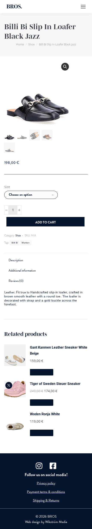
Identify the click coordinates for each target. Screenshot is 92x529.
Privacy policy (46, 483)
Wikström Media (56, 521)
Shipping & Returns (46, 500)
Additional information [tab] (22, 270)
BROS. (14, 6)
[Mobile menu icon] (83, 6)
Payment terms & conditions (46, 491)
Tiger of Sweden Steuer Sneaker (55, 384)
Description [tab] (16, 260)
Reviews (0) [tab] (16, 280)
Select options (41, 372)
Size (7, 187)
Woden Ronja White (45, 414)
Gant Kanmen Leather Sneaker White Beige (58, 350)
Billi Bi (15, 242)
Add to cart (45, 222)
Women (26, 242)
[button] (65, 67)
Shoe (18, 235)
